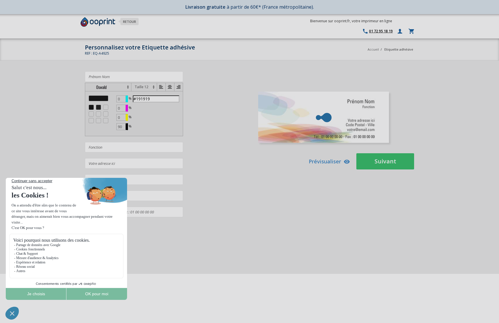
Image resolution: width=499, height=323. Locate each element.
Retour (129, 21)
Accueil (373, 49)
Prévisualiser (325, 161)
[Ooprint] (98, 22)
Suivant (385, 161)
